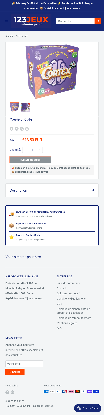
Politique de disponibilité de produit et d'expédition (73, 310)
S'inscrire (14, 372)
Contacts (62, 288)
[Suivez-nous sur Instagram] (12, 392)
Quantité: (15, 149)
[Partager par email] (27, 128)
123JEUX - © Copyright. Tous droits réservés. (29, 405)
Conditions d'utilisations (71, 298)
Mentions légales (67, 323)
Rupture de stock (30, 159)
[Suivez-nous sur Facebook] (7, 392)
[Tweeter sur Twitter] (22, 128)
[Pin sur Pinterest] (17, 128)
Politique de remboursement (74, 318)
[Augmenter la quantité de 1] (40, 150)
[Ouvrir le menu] (6, 21)
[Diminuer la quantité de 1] (25, 150)
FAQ (59, 328)
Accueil (9, 36)
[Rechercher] (98, 21)
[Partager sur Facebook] (11, 128)
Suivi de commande (69, 283)
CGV (59, 303)
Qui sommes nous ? (68, 293)
